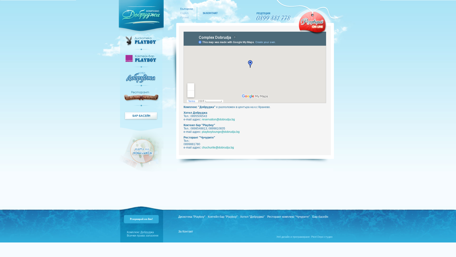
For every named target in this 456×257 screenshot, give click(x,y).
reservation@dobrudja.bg (218, 119)
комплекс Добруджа (141, 13)
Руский (184, 17)
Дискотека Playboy (141, 43)
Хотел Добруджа (141, 79)
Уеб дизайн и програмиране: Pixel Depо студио (304, 236)
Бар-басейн (141, 116)
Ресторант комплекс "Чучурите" (141, 98)
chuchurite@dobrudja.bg (218, 147)
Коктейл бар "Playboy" (223, 216)
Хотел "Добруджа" (252, 216)
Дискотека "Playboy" (191, 216)
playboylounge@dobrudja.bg (221, 131)
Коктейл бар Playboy (141, 61)
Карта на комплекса (141, 152)
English (184, 13)
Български (186, 8)
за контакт (210, 13)
